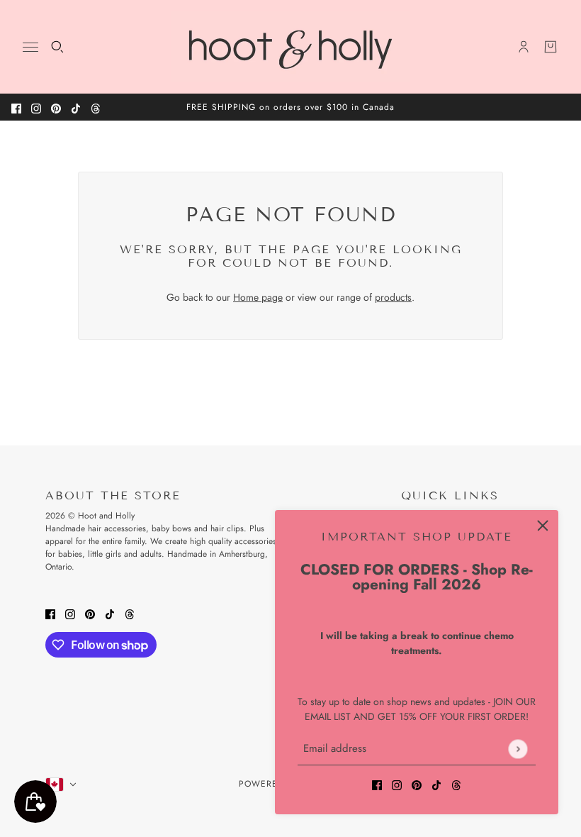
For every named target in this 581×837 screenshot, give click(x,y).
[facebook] (16, 107)
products (393, 297)
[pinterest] (56, 107)
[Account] (523, 47)
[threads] (95, 107)
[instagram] (36, 107)
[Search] (57, 47)
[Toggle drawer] (30, 47)
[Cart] (550, 47)
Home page (258, 297)
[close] (543, 526)
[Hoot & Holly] (290, 46)
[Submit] (517, 748)
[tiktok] (75, 107)
